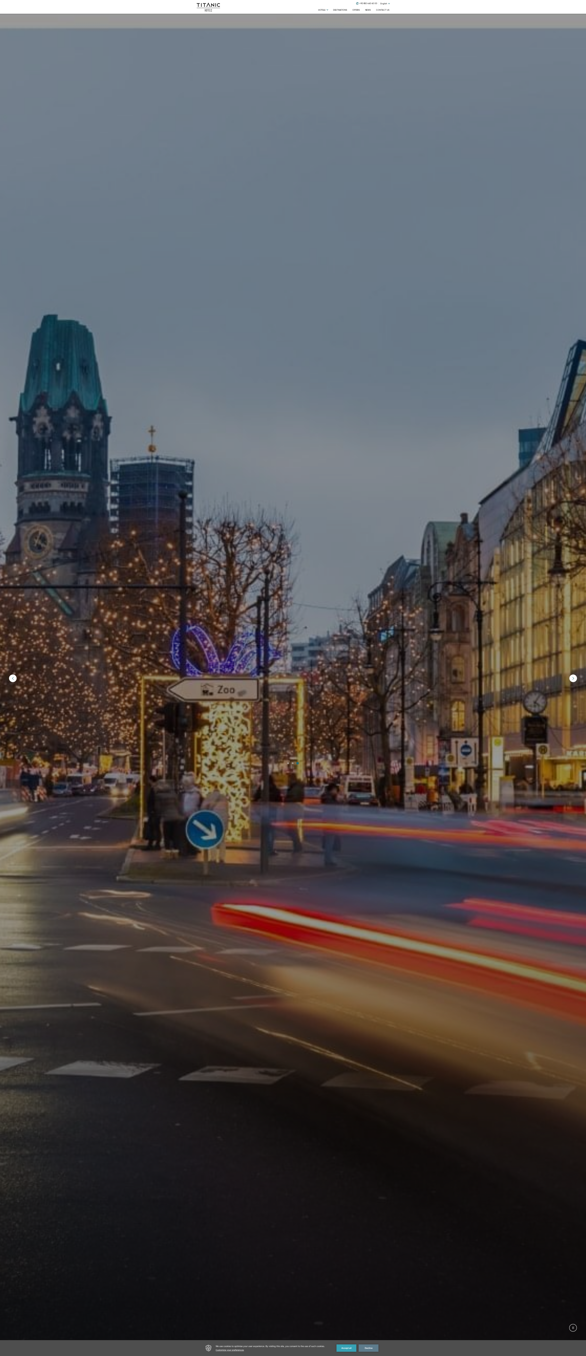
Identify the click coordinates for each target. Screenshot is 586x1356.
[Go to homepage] (208, 6)
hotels (322, 10)
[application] (293, 1348)
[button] (288, 763)
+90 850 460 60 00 (368, 3)
